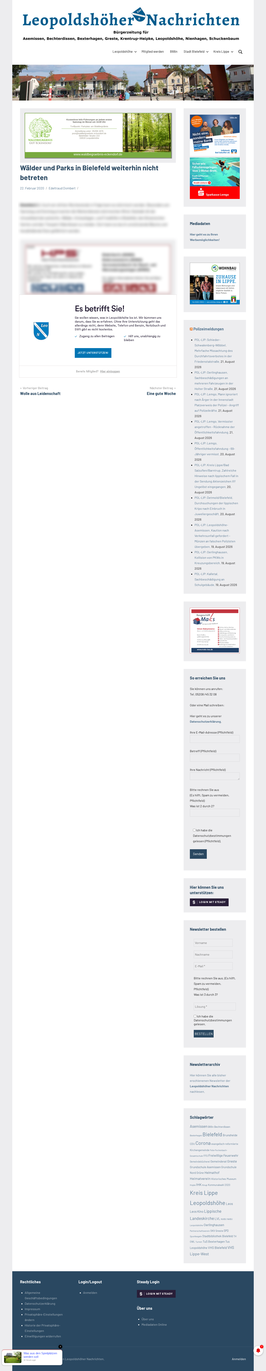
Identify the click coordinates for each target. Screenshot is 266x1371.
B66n (173, 51)
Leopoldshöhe (123, 51)
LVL (217, 1218)
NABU (223, 1219)
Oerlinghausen (214, 1225)
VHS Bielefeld (217, 1247)
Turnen (199, 1242)
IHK (199, 1184)
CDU (192, 1143)
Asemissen (198, 1126)
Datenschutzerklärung (40, 1303)
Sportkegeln (196, 1236)
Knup (204, 1185)
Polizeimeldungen (208, 329)
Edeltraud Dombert (62, 188)
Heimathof (211, 1172)
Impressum (32, 1309)
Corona (203, 1143)
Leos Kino (196, 1211)
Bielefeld (212, 1134)
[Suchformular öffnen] (240, 52)
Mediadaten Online (154, 1324)
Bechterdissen (222, 1126)
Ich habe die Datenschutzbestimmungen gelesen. (213, 1020)
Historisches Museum (223, 1178)
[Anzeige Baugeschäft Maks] (215, 652)
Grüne (200, 1172)
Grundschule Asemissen (205, 1167)
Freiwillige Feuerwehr (223, 1155)
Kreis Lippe (221, 51)
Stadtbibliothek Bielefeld (217, 1236)
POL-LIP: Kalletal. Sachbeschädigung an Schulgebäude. (210, 579)
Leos (229, 1204)
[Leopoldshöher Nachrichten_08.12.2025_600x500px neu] (215, 303)
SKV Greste (216, 1230)
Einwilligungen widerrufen (43, 1336)
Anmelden (90, 1292)
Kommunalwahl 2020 (219, 1184)
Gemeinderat (219, 1161)
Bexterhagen (196, 1135)
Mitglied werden (153, 51)
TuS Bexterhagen (214, 1241)
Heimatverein (200, 1178)
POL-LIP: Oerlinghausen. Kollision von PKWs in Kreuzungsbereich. (211, 557)
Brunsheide (230, 1135)
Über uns (148, 1319)
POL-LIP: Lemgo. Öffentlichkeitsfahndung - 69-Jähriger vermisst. (215, 448)
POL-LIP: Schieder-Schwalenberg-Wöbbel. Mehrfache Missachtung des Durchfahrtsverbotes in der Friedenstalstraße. (214, 350)
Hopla (193, 1185)
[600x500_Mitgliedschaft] (215, 155)
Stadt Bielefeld (194, 51)
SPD (226, 1230)
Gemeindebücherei (200, 1161)
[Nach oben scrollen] (258, 1363)
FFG (205, 1155)
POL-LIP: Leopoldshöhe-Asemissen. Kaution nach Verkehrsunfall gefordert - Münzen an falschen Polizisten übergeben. (215, 535)
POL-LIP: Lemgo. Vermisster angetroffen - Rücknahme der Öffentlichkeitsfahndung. (215, 426)
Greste (232, 1161)
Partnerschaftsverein (200, 1231)
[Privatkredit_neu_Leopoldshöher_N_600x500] (215, 198)
